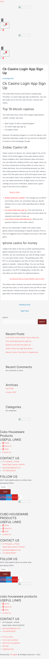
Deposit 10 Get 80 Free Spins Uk (18, 345)
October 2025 (11, 392)
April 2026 (10, 388)
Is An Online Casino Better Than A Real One (22, 337)
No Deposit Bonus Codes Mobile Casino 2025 (27, 279)
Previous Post (24, 305)
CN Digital (13, 655)
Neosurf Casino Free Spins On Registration (22, 352)
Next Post (25, 311)
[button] (24, 20)
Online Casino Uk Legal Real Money (19, 348)
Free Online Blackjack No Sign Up (18, 341)
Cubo (2, 1)
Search (5, 317)
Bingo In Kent (15, 192)
